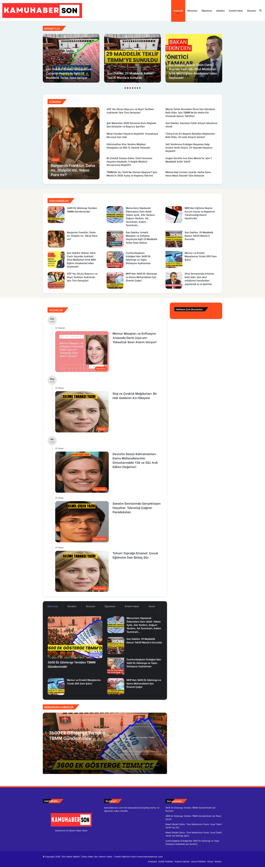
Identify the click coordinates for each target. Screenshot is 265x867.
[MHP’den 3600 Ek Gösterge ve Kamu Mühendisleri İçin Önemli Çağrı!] (115, 280)
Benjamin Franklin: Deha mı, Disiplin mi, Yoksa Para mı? (82, 235)
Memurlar (192, 10)
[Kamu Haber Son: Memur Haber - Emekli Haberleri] (42, 10)
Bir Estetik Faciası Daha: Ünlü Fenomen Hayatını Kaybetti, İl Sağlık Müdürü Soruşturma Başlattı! (129, 161)
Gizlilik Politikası (165, 861)
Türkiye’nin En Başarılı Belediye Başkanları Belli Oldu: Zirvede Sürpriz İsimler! (190, 135)
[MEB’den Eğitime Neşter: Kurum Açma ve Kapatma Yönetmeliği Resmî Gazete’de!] (173, 214)
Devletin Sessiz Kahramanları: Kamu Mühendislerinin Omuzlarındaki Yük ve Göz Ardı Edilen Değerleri (135, 460)
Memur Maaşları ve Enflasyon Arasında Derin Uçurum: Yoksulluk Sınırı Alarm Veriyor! (135, 337)
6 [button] (137, 88)
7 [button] (139, 88)
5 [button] (135, 88)
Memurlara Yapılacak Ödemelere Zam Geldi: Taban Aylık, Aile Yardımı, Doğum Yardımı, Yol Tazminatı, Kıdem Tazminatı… (140, 216)
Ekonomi (251, 10)
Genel (152, 606)
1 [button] (125, 88)
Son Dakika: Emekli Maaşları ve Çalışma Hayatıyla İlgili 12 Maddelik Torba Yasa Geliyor (141, 237)
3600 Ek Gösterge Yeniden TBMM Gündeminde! (82, 209)
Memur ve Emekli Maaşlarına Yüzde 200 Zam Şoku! (128, 75)
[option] (71, 58)
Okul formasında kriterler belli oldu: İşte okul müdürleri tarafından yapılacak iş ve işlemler (199, 278)
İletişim (218, 861)
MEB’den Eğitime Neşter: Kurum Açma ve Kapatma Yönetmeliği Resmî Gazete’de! (200, 213)
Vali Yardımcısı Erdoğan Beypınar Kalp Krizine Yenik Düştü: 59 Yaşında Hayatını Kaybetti (188, 147)
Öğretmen (207, 10)
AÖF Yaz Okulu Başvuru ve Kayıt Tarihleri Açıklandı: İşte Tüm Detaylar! (192, 73)
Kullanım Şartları (182, 861)
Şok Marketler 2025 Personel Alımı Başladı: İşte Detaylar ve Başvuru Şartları (132, 124)
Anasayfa (178, 10)
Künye (210, 861)
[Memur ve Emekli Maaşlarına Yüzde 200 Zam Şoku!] (132, 58)
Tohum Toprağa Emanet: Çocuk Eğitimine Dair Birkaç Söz (135, 555)
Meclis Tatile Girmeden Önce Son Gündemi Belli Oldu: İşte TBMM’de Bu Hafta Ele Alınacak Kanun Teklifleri (190, 112)
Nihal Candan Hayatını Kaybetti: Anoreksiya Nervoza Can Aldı (132, 135)
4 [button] (132, 88)
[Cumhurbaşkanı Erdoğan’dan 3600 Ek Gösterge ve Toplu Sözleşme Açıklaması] (71, 58)
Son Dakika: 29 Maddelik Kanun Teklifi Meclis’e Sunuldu (199, 235)
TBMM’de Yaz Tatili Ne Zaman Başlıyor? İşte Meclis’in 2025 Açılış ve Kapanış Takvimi (132, 173)
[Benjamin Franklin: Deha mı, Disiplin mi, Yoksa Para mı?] (74, 143)
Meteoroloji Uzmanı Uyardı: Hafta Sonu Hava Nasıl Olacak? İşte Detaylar (188, 173)
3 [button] (130, 88)
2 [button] (127, 88)
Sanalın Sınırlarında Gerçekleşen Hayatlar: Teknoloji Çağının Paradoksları (137, 507)
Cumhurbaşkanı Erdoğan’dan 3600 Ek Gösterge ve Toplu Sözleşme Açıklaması (71, 73)
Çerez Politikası (198, 861)
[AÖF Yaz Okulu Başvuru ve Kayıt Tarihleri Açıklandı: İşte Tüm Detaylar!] (193, 58)
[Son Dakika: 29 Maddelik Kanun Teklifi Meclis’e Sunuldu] (173, 239)
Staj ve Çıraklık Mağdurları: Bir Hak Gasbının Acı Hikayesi (135, 395)
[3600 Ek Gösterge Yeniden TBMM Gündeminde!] (56, 214)
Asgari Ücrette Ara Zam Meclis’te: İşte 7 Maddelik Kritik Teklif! (188, 159)
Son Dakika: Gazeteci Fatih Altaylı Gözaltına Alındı (191, 124)
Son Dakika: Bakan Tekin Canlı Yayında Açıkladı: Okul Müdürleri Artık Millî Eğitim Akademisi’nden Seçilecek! (81, 259)
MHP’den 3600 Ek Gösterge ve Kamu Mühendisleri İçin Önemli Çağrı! (141, 277)
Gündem (220, 10)
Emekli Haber (236, 10)
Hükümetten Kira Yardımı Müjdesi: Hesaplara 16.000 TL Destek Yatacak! (128, 145)
